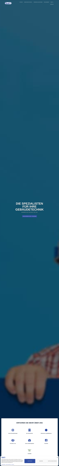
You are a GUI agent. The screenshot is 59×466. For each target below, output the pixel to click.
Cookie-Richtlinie (3, 464)
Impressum (12, 464)
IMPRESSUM (51, 4)
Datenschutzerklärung (8, 464)
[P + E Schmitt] (8, 3)
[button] (57, 457)
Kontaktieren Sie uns (27, 216)
